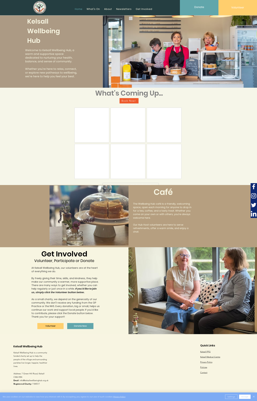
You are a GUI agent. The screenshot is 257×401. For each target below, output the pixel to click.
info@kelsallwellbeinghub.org (33, 380)
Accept (244, 396)
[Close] (253, 397)
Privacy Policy (119, 396)
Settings (231, 396)
